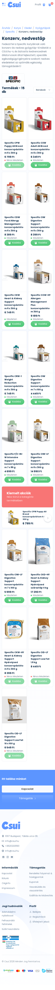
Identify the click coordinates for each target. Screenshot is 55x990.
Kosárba (42, 164)
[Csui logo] (14, 4)
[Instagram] (7, 857)
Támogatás (26, 798)
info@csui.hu (12, 841)
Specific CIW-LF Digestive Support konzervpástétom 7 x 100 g (13, 581)
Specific (10, 31)
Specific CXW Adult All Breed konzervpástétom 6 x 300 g (40, 147)
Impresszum (8, 888)
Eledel (28, 28)
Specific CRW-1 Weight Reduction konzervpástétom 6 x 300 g (13, 383)
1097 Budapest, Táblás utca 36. (21, 836)
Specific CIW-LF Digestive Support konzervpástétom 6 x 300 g (40, 460)
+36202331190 (12, 845)
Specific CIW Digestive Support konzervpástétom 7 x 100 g (40, 383)
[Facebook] (3, 857)
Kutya (17, 28)
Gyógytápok (42, 28)
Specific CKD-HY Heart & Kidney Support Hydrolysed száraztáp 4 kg (40, 581)
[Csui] (11, 825)
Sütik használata (10, 929)
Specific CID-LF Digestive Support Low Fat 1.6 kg (40, 657)
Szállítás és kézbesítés (41, 895)
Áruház (6, 28)
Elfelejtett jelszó (40, 921)
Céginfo (6, 883)
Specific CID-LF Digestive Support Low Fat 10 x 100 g (13, 738)
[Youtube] (11, 857)
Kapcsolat (27, 789)
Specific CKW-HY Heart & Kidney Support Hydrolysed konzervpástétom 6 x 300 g (14, 660)
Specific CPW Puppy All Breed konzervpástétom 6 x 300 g (13, 147)
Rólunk (5, 878)
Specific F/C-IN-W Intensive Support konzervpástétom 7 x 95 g (13, 460)
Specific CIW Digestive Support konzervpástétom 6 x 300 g (40, 224)
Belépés (36, 911)
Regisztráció (39, 916)
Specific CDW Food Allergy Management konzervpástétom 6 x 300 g (13, 224)
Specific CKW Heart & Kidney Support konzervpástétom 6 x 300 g (13, 301)
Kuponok (33, 882)
